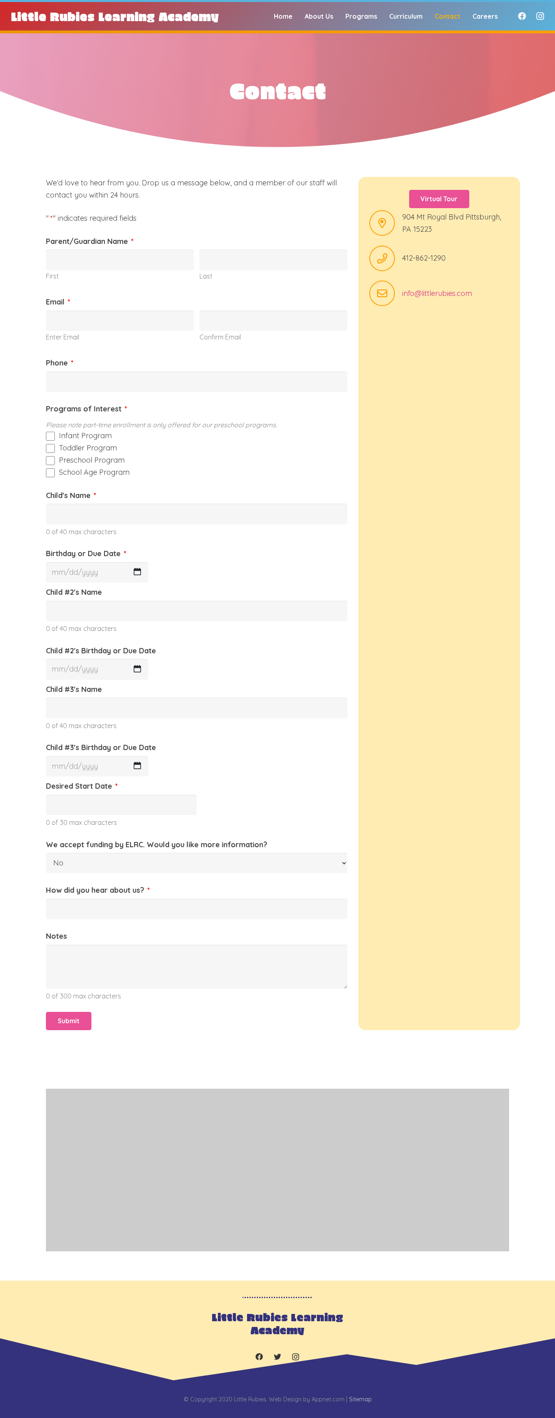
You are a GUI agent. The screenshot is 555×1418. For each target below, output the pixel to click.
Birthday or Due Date (86, 553)
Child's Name (71, 495)
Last (205, 276)
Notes (56, 936)
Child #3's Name (74, 689)
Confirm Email (220, 337)
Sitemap (360, 1399)
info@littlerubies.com (437, 293)
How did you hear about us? (98, 890)
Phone (60, 363)
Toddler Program (88, 447)
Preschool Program (92, 460)
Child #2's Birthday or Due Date (101, 650)
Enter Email (62, 337)
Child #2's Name (74, 592)
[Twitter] (277, 1357)
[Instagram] (540, 16)
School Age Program (94, 472)
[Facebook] (522, 16)
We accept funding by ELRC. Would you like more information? (156, 844)
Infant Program (85, 435)
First (52, 276)
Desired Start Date (82, 786)
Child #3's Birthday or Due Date (101, 747)
